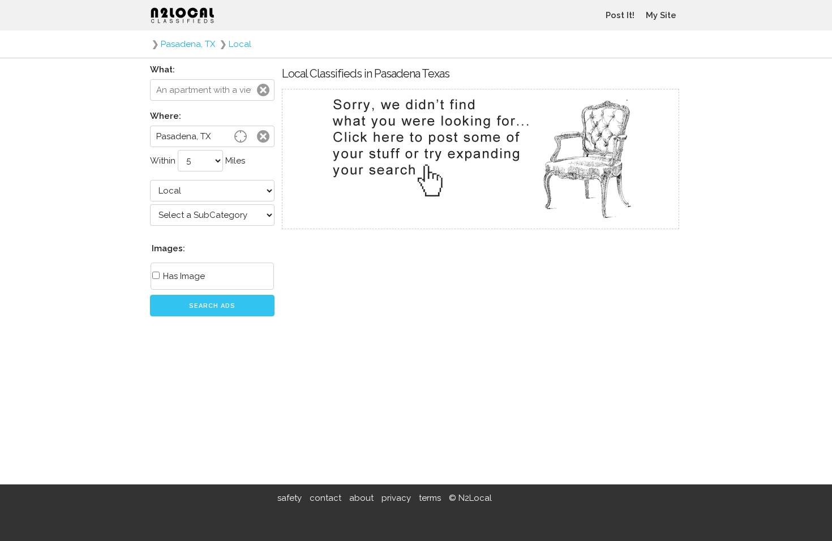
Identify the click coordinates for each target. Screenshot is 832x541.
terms (430, 498)
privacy (396, 498)
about (361, 498)
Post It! (620, 15)
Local (240, 44)
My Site (661, 15)
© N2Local (470, 498)
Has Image (183, 276)
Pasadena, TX (188, 44)
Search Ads (212, 306)
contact (325, 498)
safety (289, 498)
